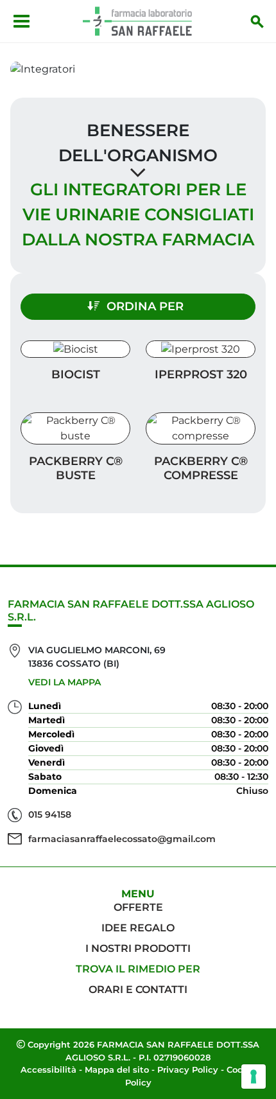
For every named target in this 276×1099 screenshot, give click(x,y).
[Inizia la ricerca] (257, 21)
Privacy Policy (187, 1069)
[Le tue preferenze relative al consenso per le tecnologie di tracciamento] (253, 1076)
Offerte (138, 907)
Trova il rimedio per (138, 969)
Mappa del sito (117, 1069)
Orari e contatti (138, 989)
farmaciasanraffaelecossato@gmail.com (122, 839)
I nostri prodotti (138, 948)
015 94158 (49, 814)
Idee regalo (138, 928)
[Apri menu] (21, 21)
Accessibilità (48, 1069)
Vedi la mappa (64, 682)
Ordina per (145, 306)
